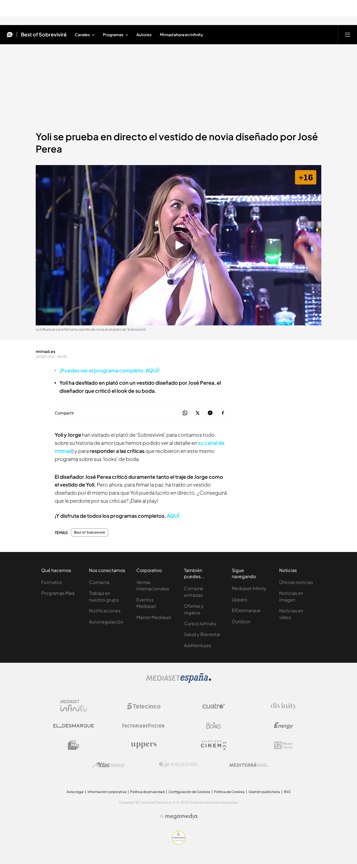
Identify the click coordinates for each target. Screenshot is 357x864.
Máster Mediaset (153, 617)
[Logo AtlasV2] (108, 764)
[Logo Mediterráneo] (248, 764)
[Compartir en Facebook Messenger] (210, 413)
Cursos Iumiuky (200, 623)
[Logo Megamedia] (181, 816)
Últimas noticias (296, 582)
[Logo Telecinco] (143, 706)
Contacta (99, 582)
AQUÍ (173, 515)
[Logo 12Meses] (283, 745)
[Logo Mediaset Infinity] (73, 706)
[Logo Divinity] (283, 706)
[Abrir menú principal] (347, 34)
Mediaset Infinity (249, 588)
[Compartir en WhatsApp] (185, 413)
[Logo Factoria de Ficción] (143, 726)
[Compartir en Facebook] (223, 413)
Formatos (51, 582)
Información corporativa (107, 792)
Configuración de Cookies (189, 792)
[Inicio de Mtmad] (10, 34)
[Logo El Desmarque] (73, 726)
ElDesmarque (246, 610)
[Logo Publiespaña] (178, 765)
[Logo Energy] (283, 726)
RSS (287, 792)
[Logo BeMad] (73, 745)
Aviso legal (75, 792)
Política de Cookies (229, 792)
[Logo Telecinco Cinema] (213, 745)
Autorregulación (106, 622)
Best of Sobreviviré (44, 34)
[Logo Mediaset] (178, 681)
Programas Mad (57, 593)
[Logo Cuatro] (213, 706)
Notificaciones (104, 610)
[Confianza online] (178, 843)
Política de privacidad (147, 792)
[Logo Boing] (213, 726)
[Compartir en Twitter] (197, 413)
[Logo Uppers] (143, 745)
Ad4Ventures (197, 645)
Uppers (239, 599)
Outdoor (241, 621)
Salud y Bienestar (202, 634)
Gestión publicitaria (264, 792)
